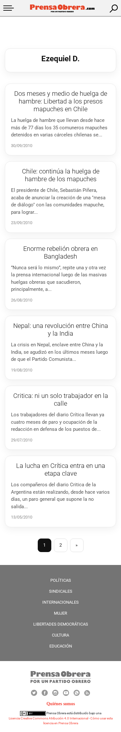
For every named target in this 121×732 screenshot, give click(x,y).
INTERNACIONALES (60, 602)
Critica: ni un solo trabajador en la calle (60, 399)
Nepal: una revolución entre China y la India (60, 329)
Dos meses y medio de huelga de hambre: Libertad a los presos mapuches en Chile (60, 101)
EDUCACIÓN (60, 646)
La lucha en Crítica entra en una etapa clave (60, 469)
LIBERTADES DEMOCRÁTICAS (60, 624)
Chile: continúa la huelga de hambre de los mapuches (60, 175)
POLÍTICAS (60, 580)
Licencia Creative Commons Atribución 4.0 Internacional (48, 718)
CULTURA (60, 635)
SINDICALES (60, 591)
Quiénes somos (60, 703)
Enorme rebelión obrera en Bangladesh (60, 252)
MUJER (60, 613)
